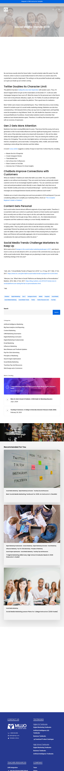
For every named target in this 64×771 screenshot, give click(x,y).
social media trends (24, 299)
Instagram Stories (32, 296)
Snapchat (47, 296)
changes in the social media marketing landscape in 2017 (33, 249)
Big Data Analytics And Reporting (14, 327)
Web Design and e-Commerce (13, 368)
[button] (59, 9)
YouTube (53, 299)
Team (35, 767)
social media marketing (10, 299)
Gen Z (23, 296)
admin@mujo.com (14, 735)
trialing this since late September (28, 90)
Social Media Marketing (32, 22)
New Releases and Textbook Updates (15, 349)
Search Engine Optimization (12, 359)
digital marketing (15, 296)
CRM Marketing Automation (12, 333)
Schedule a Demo (14, 738)
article (13, 149)
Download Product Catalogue (44, 739)
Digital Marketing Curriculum (12, 337)
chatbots (7, 296)
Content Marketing (9, 330)
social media (55, 296)
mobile (40, 296)
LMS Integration (12, 767)
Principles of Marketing (11, 355)
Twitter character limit (43, 299)
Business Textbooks (39, 736)
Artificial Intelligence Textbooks (43, 754)
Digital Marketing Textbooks (42, 727)
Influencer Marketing (10, 346)
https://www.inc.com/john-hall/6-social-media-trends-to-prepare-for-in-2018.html (33, 273)
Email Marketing (9, 343)
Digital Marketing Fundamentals (14, 340)
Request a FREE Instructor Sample (32, 1)
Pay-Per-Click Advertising (11, 352)
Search (6, 308)
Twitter (33, 299)
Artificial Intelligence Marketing (13, 324)
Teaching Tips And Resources (13, 365)
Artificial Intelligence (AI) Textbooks (41, 732)
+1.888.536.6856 (13, 733)
